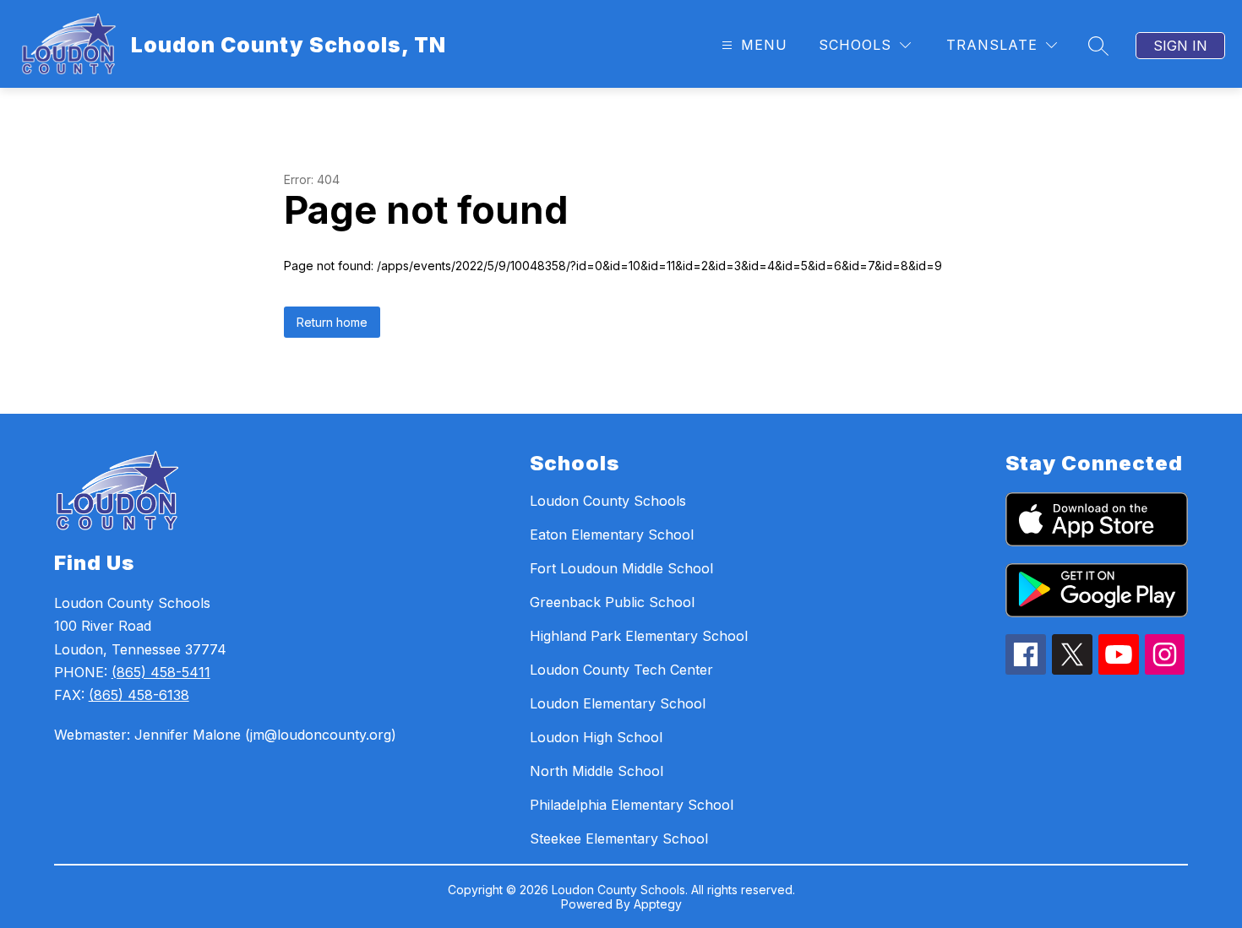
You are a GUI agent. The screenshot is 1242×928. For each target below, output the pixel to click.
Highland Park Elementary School (639, 635)
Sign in (1180, 45)
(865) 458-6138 (139, 695)
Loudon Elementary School (617, 703)
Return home (332, 322)
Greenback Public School (612, 602)
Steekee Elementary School (619, 838)
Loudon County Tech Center (621, 669)
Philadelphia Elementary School (631, 804)
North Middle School (596, 770)
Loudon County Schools (608, 500)
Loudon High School (596, 737)
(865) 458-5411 (161, 672)
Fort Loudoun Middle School (621, 568)
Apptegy (658, 904)
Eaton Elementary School (612, 534)
